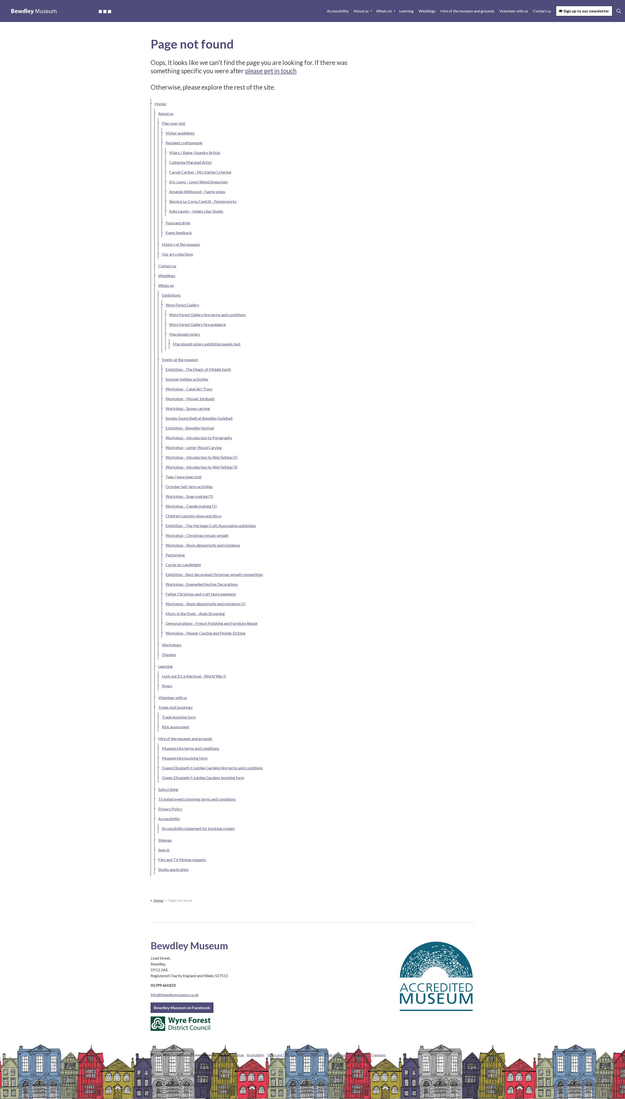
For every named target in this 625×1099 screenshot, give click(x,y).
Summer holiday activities (187, 379)
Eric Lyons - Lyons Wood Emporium (198, 181)
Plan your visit (173, 123)
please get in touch (271, 71)
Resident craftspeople (184, 142)
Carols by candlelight (183, 564)
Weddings (427, 11)
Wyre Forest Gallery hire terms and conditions (207, 314)
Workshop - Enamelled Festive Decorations (202, 584)
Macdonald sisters (184, 334)
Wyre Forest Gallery (182, 305)
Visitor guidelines (180, 133)
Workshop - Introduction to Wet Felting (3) (201, 467)
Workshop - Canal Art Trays (189, 389)
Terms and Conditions (283, 1055)
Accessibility (338, 11)
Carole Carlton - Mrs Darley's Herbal (200, 172)
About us (361, 11)
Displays (169, 654)
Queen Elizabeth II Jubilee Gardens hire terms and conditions (212, 767)
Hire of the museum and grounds (467, 11)
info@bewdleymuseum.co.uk (175, 994)
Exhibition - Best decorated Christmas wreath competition (214, 574)
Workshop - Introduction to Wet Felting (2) (201, 457)
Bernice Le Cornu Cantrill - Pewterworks (203, 201)
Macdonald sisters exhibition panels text (206, 344)
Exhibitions (171, 295)
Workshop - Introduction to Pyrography (199, 437)
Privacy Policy (170, 808)
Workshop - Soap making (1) (189, 496)
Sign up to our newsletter (586, 11)
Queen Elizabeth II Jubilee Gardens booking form (203, 777)
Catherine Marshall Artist (190, 162)
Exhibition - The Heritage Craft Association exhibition (211, 525)
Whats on (384, 11)
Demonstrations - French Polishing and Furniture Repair (212, 623)
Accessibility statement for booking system (198, 828)
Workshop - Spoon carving (188, 408)
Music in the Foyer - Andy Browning (195, 613)
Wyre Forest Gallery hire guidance (197, 324)
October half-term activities (189, 486)
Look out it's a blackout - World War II (194, 676)
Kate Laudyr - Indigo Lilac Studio (196, 211)
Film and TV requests (370, 1055)
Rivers (167, 685)
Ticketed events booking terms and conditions (197, 799)
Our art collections (177, 254)
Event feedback (179, 232)
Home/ (161, 103)
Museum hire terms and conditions (190, 748)
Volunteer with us (513, 11)
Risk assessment (175, 726)
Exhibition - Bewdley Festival (190, 428)
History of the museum (181, 244)
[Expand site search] (618, 11)
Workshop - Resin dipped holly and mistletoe (203, 545)
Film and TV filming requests (182, 859)
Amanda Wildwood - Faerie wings (197, 191)
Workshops (171, 644)
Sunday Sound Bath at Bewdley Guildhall (199, 418)
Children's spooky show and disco (193, 515)
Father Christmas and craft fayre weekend (201, 594)
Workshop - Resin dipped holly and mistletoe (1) (205, 603)
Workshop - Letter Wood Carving (194, 447)
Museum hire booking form (185, 758)
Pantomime (175, 555)
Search (163, 850)
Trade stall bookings (175, 707)
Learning (406, 11)
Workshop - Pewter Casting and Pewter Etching (205, 633)
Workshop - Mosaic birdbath (190, 398)
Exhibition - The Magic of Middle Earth (198, 369)
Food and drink (178, 222)
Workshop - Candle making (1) (191, 506)
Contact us (542, 11)
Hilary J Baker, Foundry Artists (194, 152)
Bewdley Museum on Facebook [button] (182, 1007)
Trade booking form (179, 717)
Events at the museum (180, 359)
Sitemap (165, 840)
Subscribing (168, 789)
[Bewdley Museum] (61, 11)
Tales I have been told (183, 476)
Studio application (173, 869)
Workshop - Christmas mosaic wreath (197, 535)
